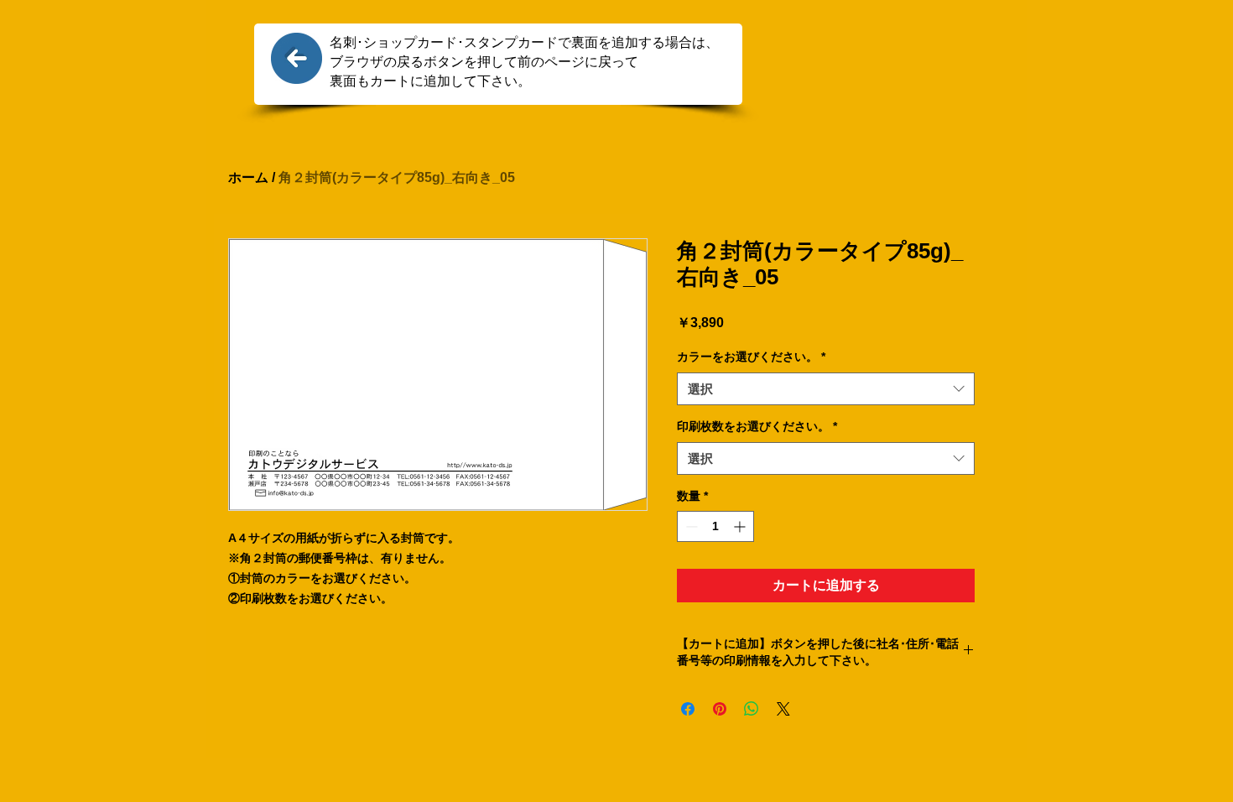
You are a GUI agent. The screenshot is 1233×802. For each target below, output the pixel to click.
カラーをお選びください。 (751, 356)
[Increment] (741, 526)
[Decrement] (689, 526)
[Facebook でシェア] (688, 709)
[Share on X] (783, 709)
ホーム (248, 177)
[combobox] (826, 388)
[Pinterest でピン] (720, 709)
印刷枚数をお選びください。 (757, 426)
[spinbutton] (715, 526)
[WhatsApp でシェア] (751, 709)
